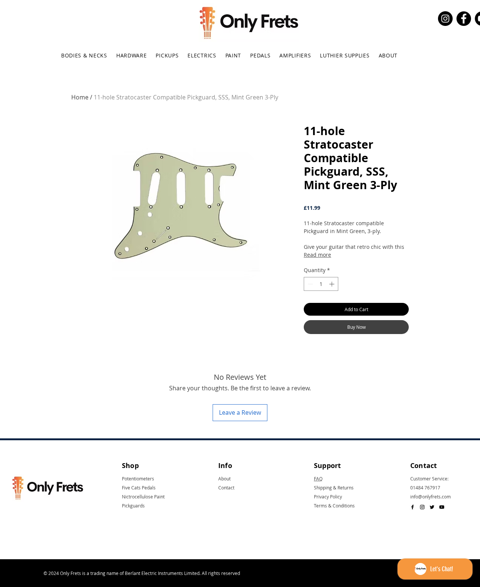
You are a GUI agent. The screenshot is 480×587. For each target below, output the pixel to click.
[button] (84, 55)
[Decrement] (309, 283)
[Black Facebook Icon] (413, 507)
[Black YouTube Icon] (442, 507)
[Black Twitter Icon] (432, 507)
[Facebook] (463, 18)
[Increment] (332, 283)
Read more (317, 254)
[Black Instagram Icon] (422, 507)
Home (79, 97)
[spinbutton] (321, 283)
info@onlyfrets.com (430, 497)
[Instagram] (445, 18)
